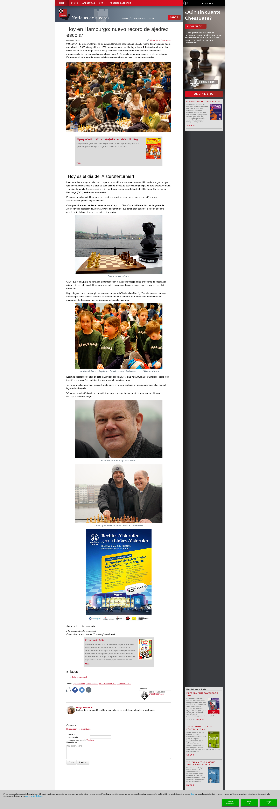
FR (153, 19)
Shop (62, 3)
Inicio (74, 3)
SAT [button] (101, 3)
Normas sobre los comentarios (78, 729)
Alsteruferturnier (92, 684)
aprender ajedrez (120, 3)
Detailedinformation (230, 803)
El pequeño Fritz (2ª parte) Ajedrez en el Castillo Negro (108, 139)
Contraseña (73, 737)
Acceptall (268, 803)
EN (147, 19)
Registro (90, 740)
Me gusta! (154, 40)
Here (192, 794)
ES (150, 19)
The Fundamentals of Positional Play (199, 727)
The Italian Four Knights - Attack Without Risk (201, 763)
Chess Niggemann (156, 694)
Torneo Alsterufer (124, 684)
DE (143, 19)
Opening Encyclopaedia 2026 (203, 101)
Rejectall (249, 803)
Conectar (207, 3)
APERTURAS (88, 3)
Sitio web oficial (79, 677)
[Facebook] (75, 690)
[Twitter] (82, 690)
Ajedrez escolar (79, 684)
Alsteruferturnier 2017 (107, 684)
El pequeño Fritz (94, 640)
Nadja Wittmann (84, 707)
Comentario (71, 742)
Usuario (72, 734)
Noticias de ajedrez (91, 17)
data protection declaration (34, 796)
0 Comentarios (165, 40)
